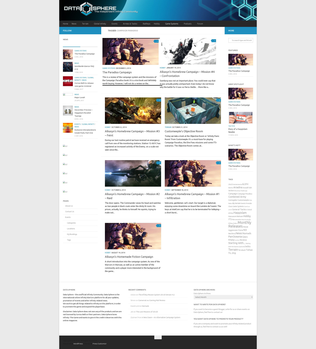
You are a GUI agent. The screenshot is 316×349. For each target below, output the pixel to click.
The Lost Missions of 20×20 (147, 312)
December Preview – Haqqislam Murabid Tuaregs (84, 113)
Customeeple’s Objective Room (184, 131)
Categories (71, 223)
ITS (230, 219)
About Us (69, 206)
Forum (200, 24)
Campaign (232, 193)
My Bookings (72, 234)
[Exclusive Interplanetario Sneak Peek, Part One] (68, 128)
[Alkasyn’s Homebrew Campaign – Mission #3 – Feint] (133, 110)
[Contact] (96, 30)
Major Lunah (80, 97)
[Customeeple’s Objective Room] (193, 110)
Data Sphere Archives (202, 293)
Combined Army (237, 196)
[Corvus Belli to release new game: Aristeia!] (68, 81)
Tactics (231, 126)
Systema (242, 246)
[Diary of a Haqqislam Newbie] (240, 117)
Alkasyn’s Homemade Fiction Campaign (129, 256)
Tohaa (249, 250)
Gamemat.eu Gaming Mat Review (151, 300)
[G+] (92, 30)
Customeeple (243, 200)
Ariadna (237, 187)
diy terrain (236, 203)
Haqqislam (240, 212)
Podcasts (188, 24)
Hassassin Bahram (235, 216)
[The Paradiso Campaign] (130, 51)
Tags (69, 240)
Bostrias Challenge (241, 190)
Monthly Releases (239, 224)
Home (65, 24)
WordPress (78, 344)
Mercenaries (236, 219)
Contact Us (69, 211)
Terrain (85, 24)
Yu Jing (232, 253)
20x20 (230, 184)
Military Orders (232, 223)
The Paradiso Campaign (117, 72)
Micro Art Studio (246, 219)
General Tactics (239, 209)
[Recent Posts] (71, 44)
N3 (245, 229)
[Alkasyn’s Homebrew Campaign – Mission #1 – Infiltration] (193, 173)
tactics (247, 246)
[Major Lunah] (68, 98)
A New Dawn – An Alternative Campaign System (161, 317)
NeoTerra (231, 234)
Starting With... (236, 243)
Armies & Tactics (130, 24)
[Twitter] (88, 30)
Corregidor (232, 200)
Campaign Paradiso (245, 194)
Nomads (246, 233)
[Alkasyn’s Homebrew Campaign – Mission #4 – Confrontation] (188, 51)
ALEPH (245, 184)
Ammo (230, 188)
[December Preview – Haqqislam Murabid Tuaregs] (68, 110)
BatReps (146, 24)
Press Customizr (99, 344)
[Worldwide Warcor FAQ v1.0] (68, 67)
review (237, 240)
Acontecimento (237, 184)
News (74, 24)
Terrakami (242, 250)
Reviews (243, 240)
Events (115, 24)
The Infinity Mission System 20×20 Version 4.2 (156, 295)
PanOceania (235, 236)
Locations (71, 228)
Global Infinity (100, 24)
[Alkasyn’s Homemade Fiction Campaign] (133, 236)
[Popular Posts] (89, 44)
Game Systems (171, 24)
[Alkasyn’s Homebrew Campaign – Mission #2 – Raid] (133, 173)
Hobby (157, 24)
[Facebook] (84, 30)
